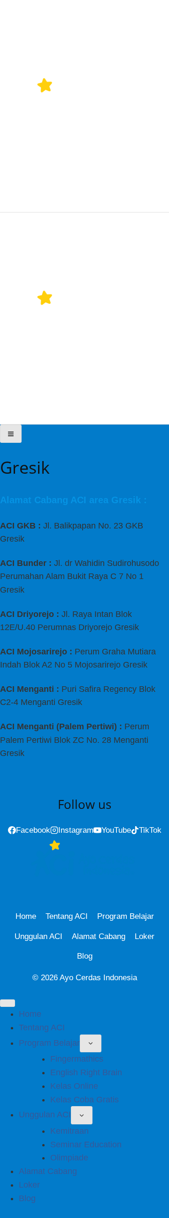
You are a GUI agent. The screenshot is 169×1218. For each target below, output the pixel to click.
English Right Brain (86, 1072)
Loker (144, 936)
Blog (84, 956)
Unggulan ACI (38, 936)
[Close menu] (7, 1003)
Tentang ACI (67, 916)
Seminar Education (86, 1144)
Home (25, 916)
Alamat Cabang (98, 936)
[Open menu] (11, 433)
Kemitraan (69, 1131)
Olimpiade (69, 1157)
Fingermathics (76, 1059)
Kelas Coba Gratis (84, 1099)
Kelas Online (74, 1086)
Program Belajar (125, 916)
